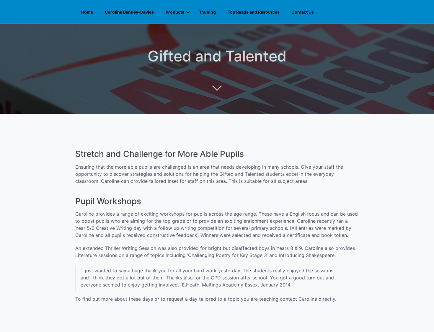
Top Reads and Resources (254, 11)
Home (87, 11)
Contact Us (302, 11)
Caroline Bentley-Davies (129, 11)
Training (207, 11)
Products (175, 11)
